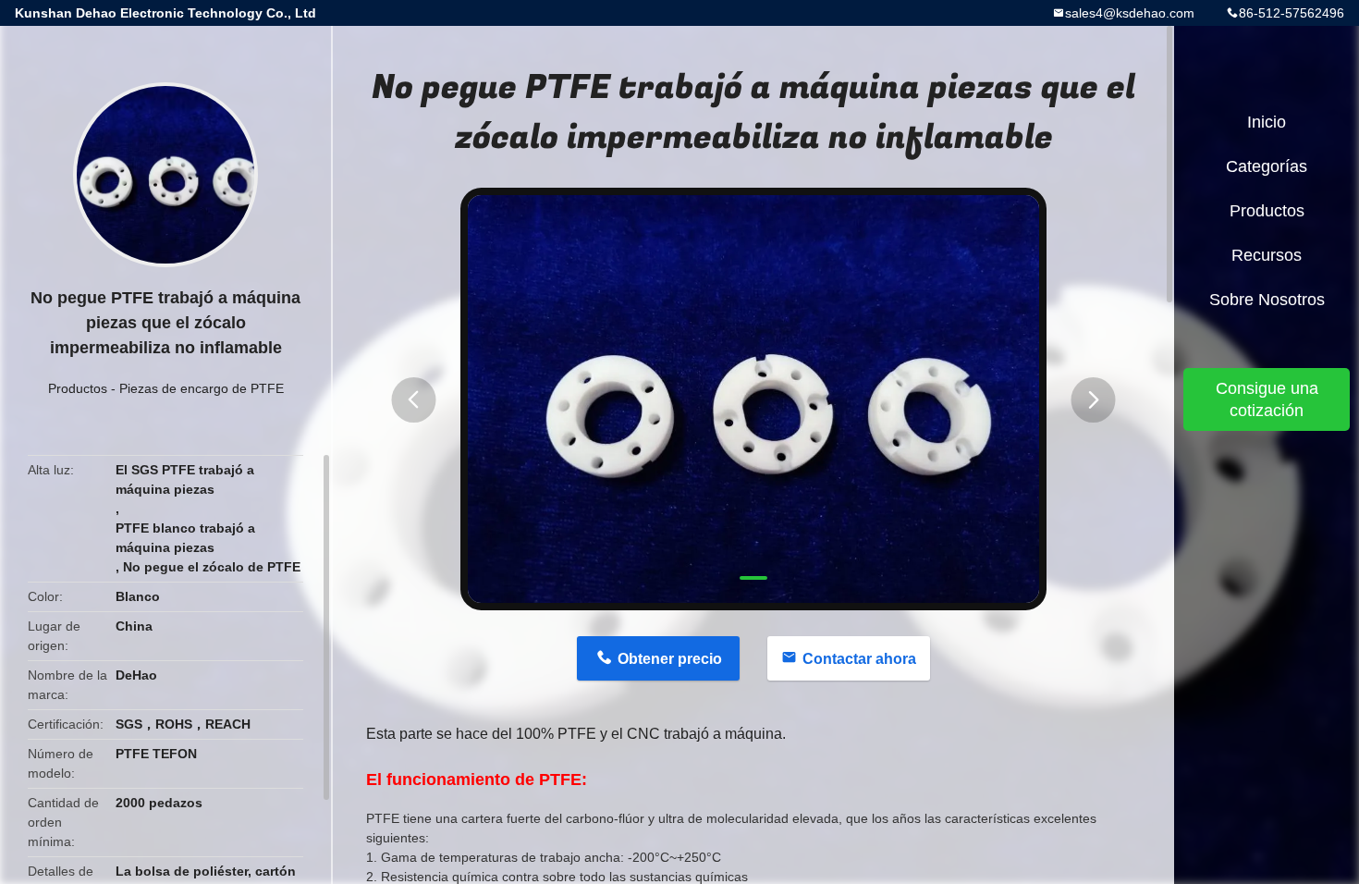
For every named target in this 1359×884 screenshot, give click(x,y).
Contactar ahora (859, 659)
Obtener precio (670, 659)
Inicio (1266, 122)
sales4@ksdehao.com (1129, 13)
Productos (77, 388)
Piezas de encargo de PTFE (201, 388)
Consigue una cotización (1267, 399)
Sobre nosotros (1267, 299)
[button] (413, 400)
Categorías (1266, 166)
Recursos (1266, 255)
